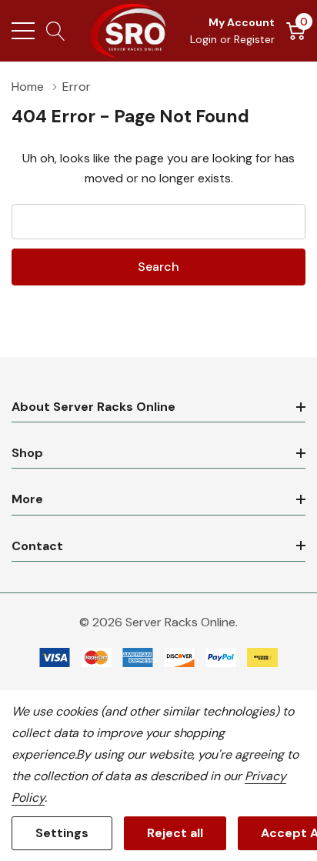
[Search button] (55, 31)
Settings (61, 833)
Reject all (175, 833)
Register (254, 39)
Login (205, 39)
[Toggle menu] (23, 30)
